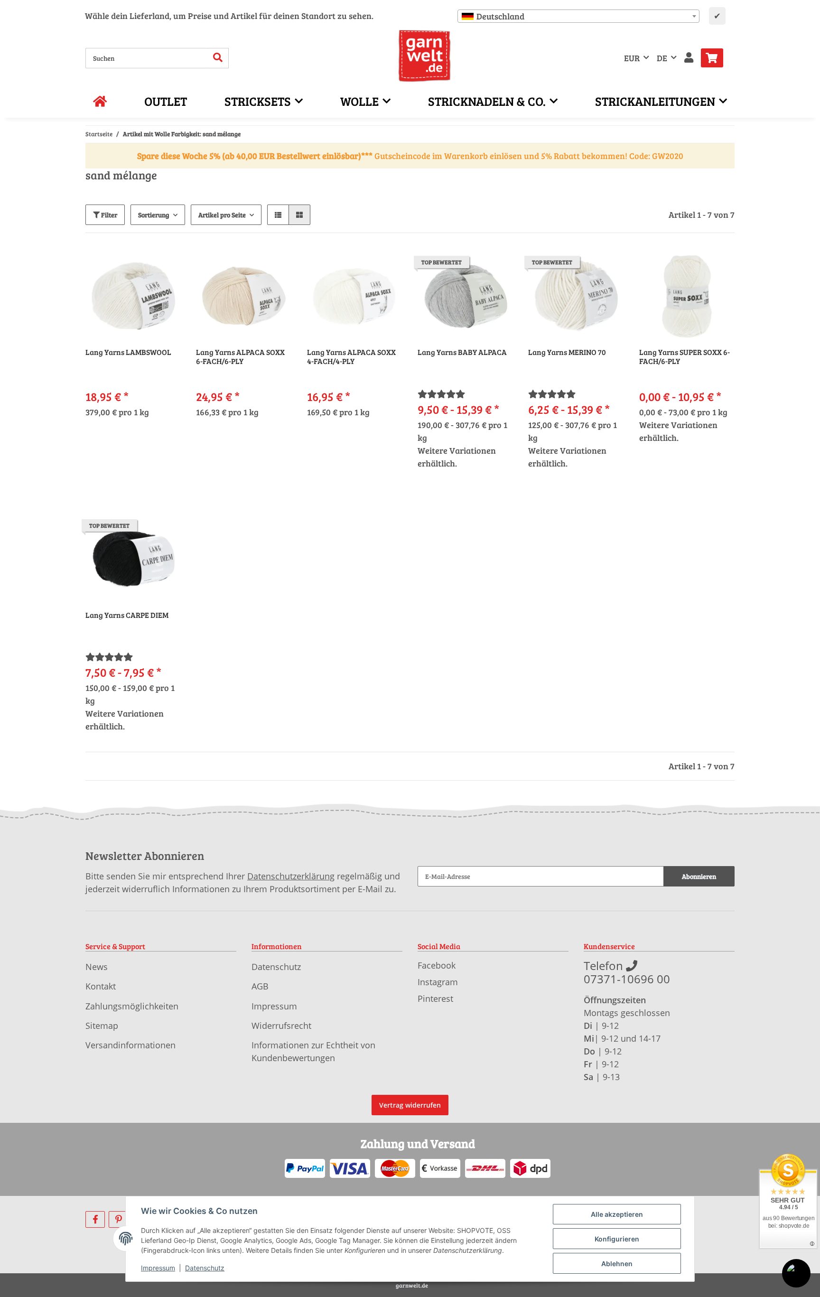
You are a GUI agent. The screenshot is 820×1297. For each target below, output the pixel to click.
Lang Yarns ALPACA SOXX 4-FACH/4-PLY (351, 356)
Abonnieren (699, 876)
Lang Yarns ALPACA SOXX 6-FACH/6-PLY (240, 356)
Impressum (274, 1006)
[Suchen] (218, 58)
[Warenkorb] (716, 58)
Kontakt (100, 986)
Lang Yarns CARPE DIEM (126, 615)
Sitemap (101, 1025)
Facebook (437, 965)
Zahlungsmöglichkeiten (131, 1006)
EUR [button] (632, 58)
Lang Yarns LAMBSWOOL (128, 352)
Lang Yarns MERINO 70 (567, 352)
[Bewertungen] (441, 394)
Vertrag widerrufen (410, 1105)
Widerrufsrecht (281, 1025)
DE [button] (662, 58)
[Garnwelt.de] (424, 56)
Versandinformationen (130, 1045)
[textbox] (578, 16)
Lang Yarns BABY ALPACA (462, 352)
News (96, 966)
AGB (260, 986)
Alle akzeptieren (617, 1214)
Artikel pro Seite (222, 214)
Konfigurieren (617, 1239)
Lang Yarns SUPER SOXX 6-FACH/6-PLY (684, 356)
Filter (108, 214)
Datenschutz (276, 966)
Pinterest (435, 998)
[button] (688, 58)
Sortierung (153, 214)
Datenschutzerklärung (291, 876)
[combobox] (578, 16)
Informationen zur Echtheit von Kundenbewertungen (313, 1051)
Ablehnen (617, 1264)
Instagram (438, 982)
